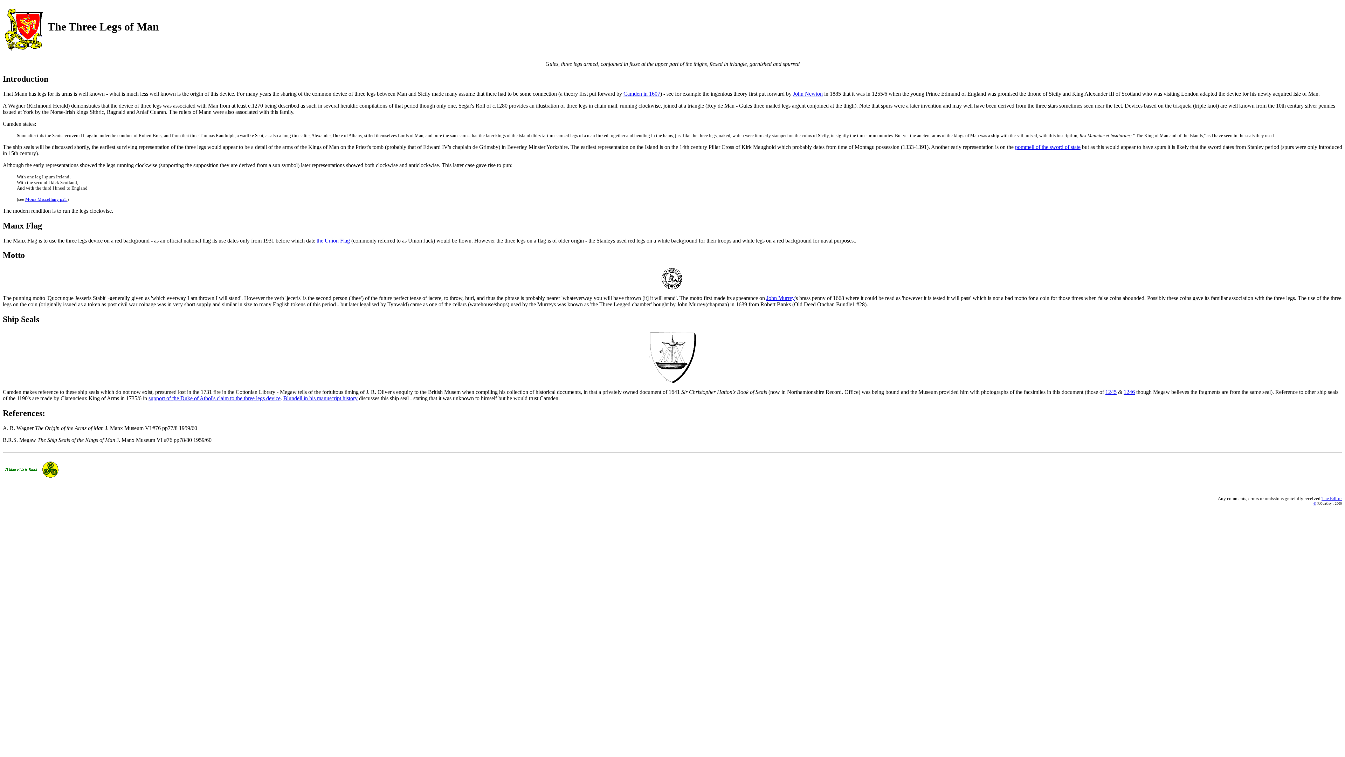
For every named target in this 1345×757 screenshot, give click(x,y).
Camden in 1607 (641, 94)
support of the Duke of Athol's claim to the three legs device (215, 398)
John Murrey (780, 298)
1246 (1129, 392)
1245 (1111, 392)
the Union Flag (332, 241)
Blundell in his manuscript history (320, 398)
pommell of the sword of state (1048, 147)
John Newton (808, 94)
